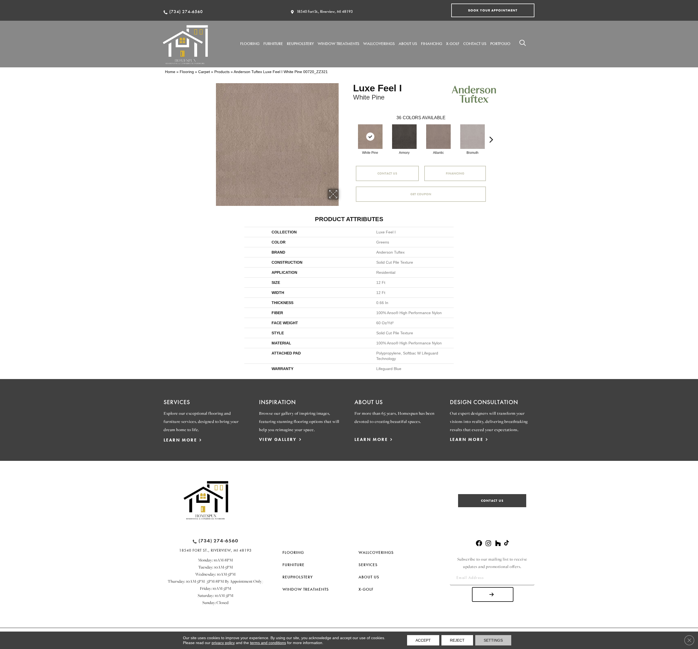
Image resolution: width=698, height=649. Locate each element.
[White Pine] (370, 136)
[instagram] (488, 543)
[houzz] (498, 543)
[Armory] (404, 136)
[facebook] (479, 543)
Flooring (187, 72)
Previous (350, 131)
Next (491, 131)
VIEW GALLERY (278, 439)
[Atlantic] (438, 136)
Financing (455, 173)
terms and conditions (268, 643)
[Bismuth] (472, 136)
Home (170, 72)
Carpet (204, 72)
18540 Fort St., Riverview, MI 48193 (325, 11)
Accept (423, 640)
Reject (457, 640)
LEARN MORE (180, 440)
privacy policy (223, 643)
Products (222, 72)
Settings (493, 640)
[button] (492, 10)
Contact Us (387, 173)
